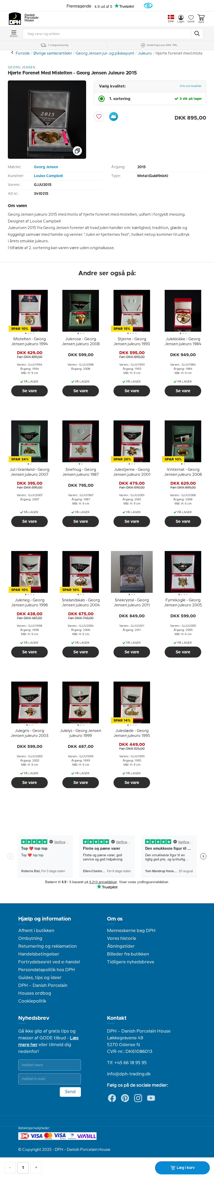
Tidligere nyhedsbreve (130, 962)
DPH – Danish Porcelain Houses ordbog (42, 989)
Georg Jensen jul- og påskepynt (105, 53)
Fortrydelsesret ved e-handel (49, 962)
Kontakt (117, 1018)
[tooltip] (29, 342)
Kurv (201, 22)
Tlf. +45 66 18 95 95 (127, 1063)
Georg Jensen (46, 167)
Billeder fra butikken (128, 954)
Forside (23, 53)
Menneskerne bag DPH (131, 931)
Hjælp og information (44, 919)
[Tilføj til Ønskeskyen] (113, 116)
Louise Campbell (48, 176)
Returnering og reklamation (47, 946)
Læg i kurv (186, 1168)
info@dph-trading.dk (129, 1074)
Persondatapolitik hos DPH (46, 970)
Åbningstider (121, 946)
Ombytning (30, 938)
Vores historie (121, 938)
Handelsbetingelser (38, 954)
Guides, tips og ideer (40, 978)
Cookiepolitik (32, 1001)
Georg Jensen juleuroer (13, 52)
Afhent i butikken (36, 931)
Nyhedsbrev (33, 1018)
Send (70, 1092)
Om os (115, 919)
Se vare (29, 391)
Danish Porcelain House (30, 18)
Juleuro (145, 53)
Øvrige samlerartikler (52, 53)
